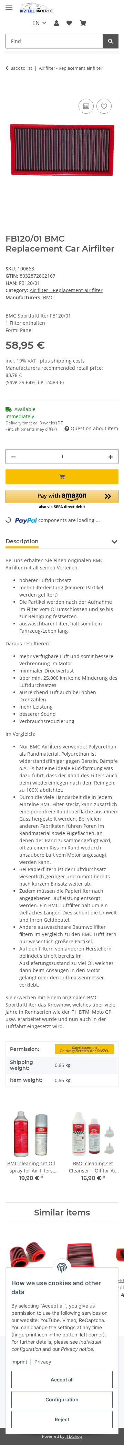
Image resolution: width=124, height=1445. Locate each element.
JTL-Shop (73, 1436)
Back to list (21, 68)
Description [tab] (22, 541)
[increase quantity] (110, 456)
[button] (56, 23)
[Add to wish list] (104, 106)
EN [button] (36, 23)
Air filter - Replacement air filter (66, 290)
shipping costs (68, 360)
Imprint (19, 1362)
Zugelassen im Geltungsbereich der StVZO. (84, 1049)
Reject (62, 1419)
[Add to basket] (11, 89)
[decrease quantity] (13, 456)
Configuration (62, 1399)
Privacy (42, 1362)
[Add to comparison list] (86, 106)
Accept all (62, 1379)
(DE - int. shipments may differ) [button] (34, 426)
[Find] (110, 41)
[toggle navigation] (9, 4)
